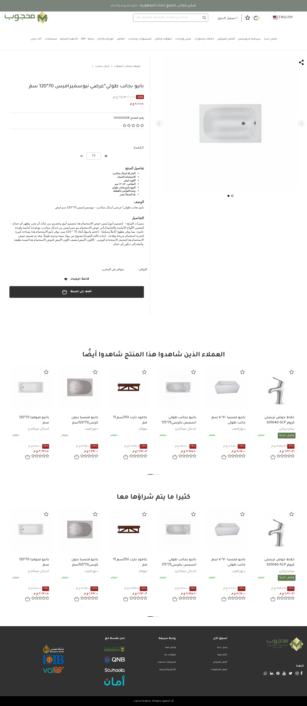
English (285, 17)
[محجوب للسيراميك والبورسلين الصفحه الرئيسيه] (26, 17)
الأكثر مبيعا (222, 655)
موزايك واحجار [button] (105, 39)
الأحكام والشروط (167, 670)
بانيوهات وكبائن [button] (163, 39)
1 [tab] (150, 474)
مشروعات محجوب (166, 662)
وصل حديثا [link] (270, 39)
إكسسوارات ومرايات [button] (139, 39)
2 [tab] (157, 474)
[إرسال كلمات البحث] (204, 17)
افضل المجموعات (218, 670)
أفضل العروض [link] (226, 39)
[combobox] (170, 18)
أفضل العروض (220, 662)
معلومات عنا (170, 655)
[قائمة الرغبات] (46, 372)
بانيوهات (118, 66)
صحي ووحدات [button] (183, 39)
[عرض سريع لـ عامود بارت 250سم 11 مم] (125, 457)
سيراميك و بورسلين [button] (249, 39)
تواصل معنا (170, 647)
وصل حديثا (222, 647)
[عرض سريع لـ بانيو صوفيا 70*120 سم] (27, 457)
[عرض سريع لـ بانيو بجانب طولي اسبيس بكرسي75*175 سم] (175, 457)
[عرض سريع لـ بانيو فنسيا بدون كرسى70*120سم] (76, 457)
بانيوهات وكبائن (133, 66)
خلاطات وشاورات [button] (204, 39)
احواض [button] (121, 39)
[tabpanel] (30, 416)
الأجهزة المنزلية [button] (69, 39)
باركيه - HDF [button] (87, 39)
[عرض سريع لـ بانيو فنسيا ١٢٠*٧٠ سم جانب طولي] (224, 457)
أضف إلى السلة (80, 291)
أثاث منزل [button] (35, 39)
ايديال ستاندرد (102, 66)
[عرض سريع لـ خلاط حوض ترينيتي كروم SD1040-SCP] (273, 457)
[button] (159, 123)
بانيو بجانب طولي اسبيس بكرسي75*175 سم (179, 423)
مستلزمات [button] (51, 39)
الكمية (139, 148)
